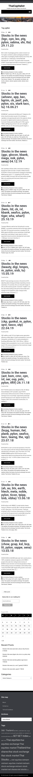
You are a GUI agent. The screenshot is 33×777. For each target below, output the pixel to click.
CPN (13, 73)
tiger (7, 252)
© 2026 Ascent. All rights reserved (9, 775)
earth (10, 524)
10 (3, 626)
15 (24, 626)
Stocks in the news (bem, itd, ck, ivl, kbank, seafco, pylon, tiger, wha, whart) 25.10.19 (15, 212)
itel (10, 468)
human (7, 468)
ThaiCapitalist (16, 5)
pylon (20, 73)
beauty (4, 302)
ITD (8, 247)
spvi (22, 356)
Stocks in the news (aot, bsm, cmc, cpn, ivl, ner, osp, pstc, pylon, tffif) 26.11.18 (15, 377)
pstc (20, 410)
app (16, 135)
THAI (5, 740)
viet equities (17, 79)
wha (10, 252)
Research (11, 72)
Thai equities (9, 75)
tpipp (12, 530)
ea (6, 733)
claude (2, 733)
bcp (4, 579)
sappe (19, 579)
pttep (9, 736)
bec (18, 135)
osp (18, 410)
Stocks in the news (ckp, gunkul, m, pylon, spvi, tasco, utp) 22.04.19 (16, 323)
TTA (13, 79)
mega (14, 189)
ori (30, 733)
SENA (23, 189)
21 (20, 629)
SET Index (9, 137)
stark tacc (16, 137)
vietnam (7, 81)
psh (28, 135)
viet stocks (22, 769)
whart (12, 252)
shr (5, 75)
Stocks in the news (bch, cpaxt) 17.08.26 (13, 669)
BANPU (22, 730)
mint (23, 733)
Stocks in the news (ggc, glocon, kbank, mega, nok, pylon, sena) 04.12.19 (14, 156)
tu (26, 140)
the (17, 474)
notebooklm (27, 733)
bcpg (4, 468)
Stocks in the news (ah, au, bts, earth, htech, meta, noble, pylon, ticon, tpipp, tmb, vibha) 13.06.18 (15, 491)
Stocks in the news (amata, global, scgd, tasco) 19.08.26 (15, 661)
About (4, 702)
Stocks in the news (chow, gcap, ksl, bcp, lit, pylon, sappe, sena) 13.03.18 (16, 546)
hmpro (10, 302)
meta (16, 524)
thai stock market (25, 77)
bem (4, 247)
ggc (4, 189)
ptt (6, 736)
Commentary (6, 72)
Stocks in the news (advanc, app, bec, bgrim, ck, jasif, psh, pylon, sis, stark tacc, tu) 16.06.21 (15, 100)
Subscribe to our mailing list (11, 597)
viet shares (23, 79)
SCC (12, 736)
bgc (11, 73)
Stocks (16, 72)
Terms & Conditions (8, 709)
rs (10, 736)
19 (11, 629)
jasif (26, 135)
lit (13, 579)
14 (20, 626)
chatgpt (28, 730)
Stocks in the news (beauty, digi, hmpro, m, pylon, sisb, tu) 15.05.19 (15, 269)
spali (2, 740)
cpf (5, 733)
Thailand (10, 79)
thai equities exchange (18, 75)
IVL (10, 247)
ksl (12, 579)
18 (7, 629)
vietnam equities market (15, 81)
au (5, 524)
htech (13, 524)
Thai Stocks (4, 79)
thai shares (7, 77)
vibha (15, 530)
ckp (4, 356)
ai (18, 730)
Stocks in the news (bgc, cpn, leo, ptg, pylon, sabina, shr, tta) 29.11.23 (16, 40)
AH (3, 524)
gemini (9, 733)
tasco (25, 356)
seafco (20, 247)
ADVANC (12, 135)
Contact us (5, 706)
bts (7, 524)
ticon (7, 530)
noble (19, 524)
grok (12, 733)
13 (16, 626)
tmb (10, 530)
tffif (5, 412)
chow (6, 579)
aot (3, 410)
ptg (18, 73)
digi (7, 302)
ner (15, 410)
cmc (9, 410)
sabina (24, 73)
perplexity (3, 736)
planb (13, 468)
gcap (9, 579)
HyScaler (26, 775)
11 (7, 626)
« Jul (2, 640)
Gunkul (7, 356)
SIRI (30, 736)
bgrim (21, 135)
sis (12, 137)
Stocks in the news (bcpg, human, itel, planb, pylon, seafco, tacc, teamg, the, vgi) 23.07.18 (15, 433)
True (10, 760)
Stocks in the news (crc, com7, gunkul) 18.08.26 (15, 665)
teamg (5, 470)
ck (23, 135)
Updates (20, 72)
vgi (19, 474)
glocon (7, 189)
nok (18, 189)
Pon (7, 49)
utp (7, 361)
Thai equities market (15, 138)
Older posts (6, 592)
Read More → (8, 68)
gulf (14, 733)
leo (15, 73)
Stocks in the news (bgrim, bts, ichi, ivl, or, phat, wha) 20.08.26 (16, 655)
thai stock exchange (16, 77)
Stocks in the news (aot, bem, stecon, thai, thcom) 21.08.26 (16, 649)
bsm (6, 410)
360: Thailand (6, 73)
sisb (26, 302)
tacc (2, 470)
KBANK (11, 189)
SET (27, 73)
